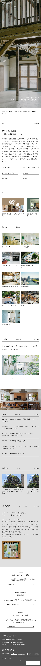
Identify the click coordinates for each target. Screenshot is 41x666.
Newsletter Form (11, 626)
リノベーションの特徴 (29, 167)
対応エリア (5, 178)
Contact (33, 663)
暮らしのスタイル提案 (8, 173)
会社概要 (25, 178)
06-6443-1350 (9, 639)
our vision (25, 173)
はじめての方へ (6, 167)
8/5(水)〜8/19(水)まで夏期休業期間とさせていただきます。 (20, 112)
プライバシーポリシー (6, 658)
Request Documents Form (13, 604)
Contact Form (10, 584)
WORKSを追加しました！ (13, 441)
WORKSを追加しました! (13, 453)
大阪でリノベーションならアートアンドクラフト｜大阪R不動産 (7, 3)
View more (36, 124)
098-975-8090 (9, 642)
